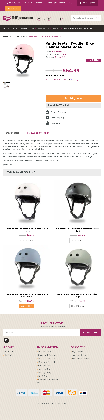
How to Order (44, 351)
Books (15, 29)
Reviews (31, 133)
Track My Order (79, 355)
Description (13, 133)
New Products (89, 29)
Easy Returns (57, 123)
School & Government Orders (48, 381)
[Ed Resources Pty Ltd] (18, 16)
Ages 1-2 (24, 36)
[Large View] (6, 85)
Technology (41, 29)
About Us (28, 3)
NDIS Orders (44, 376)
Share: (89, 60)
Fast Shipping (57, 118)
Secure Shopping (59, 112)
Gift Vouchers (44, 365)
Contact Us (39, 3)
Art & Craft (7, 29)
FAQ (70, 3)
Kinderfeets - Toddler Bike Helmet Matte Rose (45, 36)
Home (5, 36)
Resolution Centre (80, 358)
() (14, 8)
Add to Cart (26, 306)
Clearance (78, 29)
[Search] (98, 18)
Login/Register (88, 3)
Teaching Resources (27, 29)
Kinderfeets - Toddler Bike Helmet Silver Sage (77, 295)
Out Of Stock (26, 240)
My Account (78, 351)
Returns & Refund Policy (50, 358)
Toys (48, 29)
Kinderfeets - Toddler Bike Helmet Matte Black (77, 230)
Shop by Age (14, 36)
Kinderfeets (58, 52)
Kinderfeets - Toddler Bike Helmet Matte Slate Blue (26, 295)
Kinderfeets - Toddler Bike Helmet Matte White (26, 230)
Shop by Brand (68, 29)
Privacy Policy (44, 372)
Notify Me (73, 98)
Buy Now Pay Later (13, 3)
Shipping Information (56, 3)
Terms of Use (44, 369)
